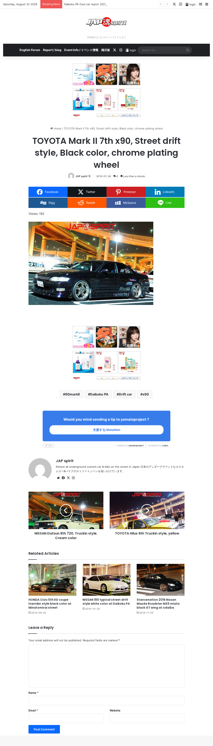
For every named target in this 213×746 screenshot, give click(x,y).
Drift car (125, 394)
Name (33, 692)
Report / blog (52, 50)
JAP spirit (82, 176)
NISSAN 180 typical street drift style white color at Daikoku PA (106, 602)
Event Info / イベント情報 (81, 50)
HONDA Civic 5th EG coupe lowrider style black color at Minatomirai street (49, 604)
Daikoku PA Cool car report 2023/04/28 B (91, 4)
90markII (72, 394)
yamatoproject (136, 445)
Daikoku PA (99, 394)
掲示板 (105, 50)
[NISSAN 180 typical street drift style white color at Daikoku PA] (106, 580)
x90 (145, 394)
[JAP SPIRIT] (106, 22)
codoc (165, 445)
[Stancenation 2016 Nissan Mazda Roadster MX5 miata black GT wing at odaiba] (161, 580)
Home (57, 128)
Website (115, 710)
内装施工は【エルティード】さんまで (106, 37)
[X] (68, 477)
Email (33, 710)
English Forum (30, 50)
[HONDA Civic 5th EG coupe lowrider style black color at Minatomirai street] (52, 580)
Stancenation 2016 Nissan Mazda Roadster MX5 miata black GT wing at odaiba (158, 604)
